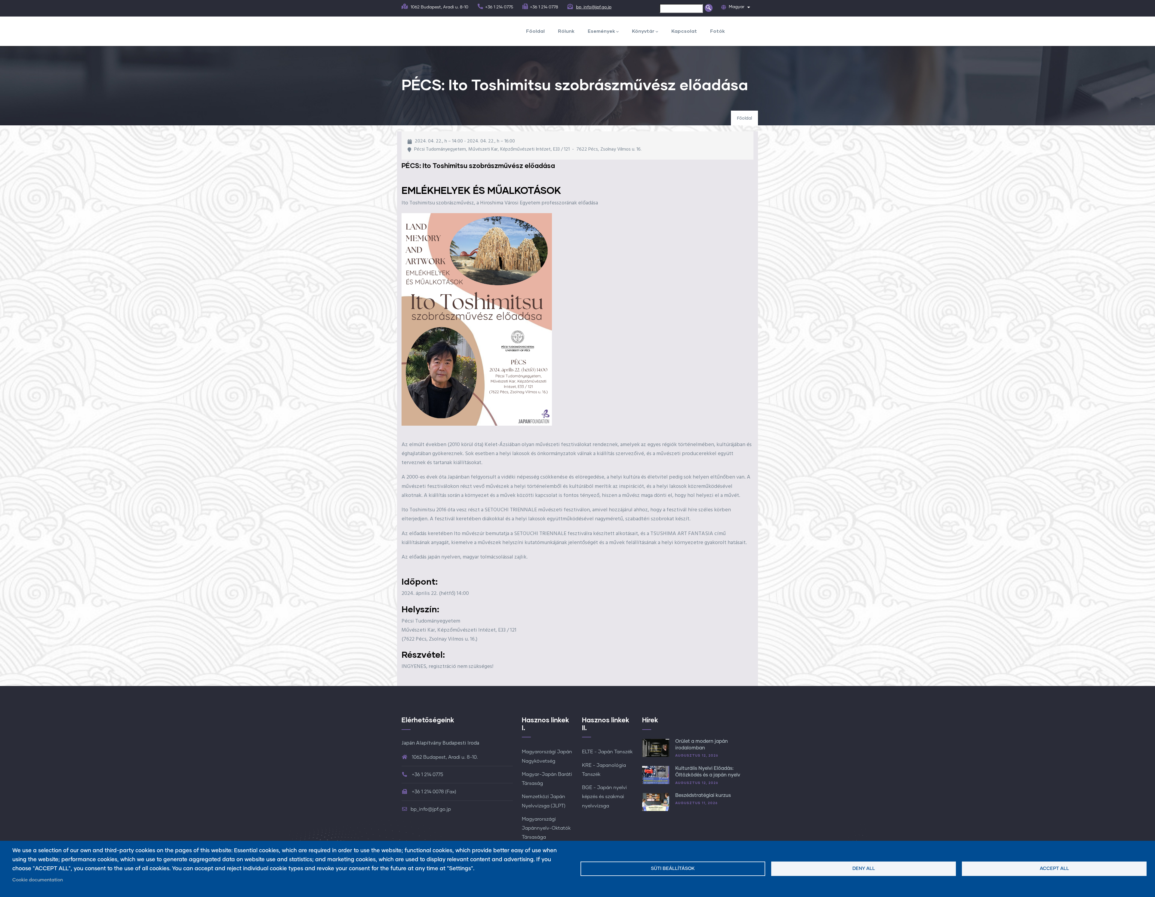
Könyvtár (643, 31)
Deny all (863, 868)
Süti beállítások (673, 868)
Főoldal (535, 31)
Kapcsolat (684, 31)
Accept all (1054, 868)
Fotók (717, 31)
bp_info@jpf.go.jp (593, 7)
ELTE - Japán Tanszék (607, 751)
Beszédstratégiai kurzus (703, 795)
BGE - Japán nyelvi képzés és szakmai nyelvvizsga (604, 796)
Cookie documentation (37, 880)
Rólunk (566, 31)
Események (601, 31)
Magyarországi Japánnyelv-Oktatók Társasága (546, 828)
